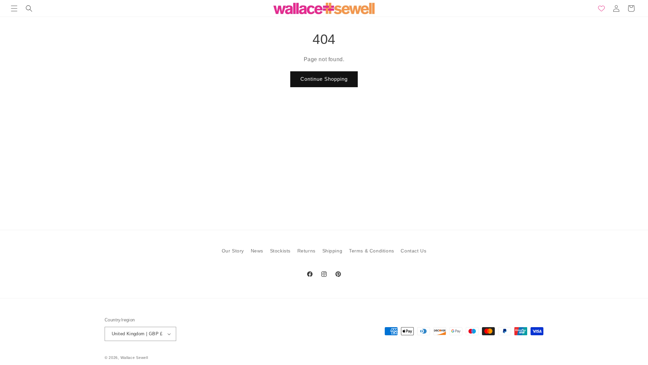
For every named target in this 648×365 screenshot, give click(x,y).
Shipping (332, 250)
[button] (14, 8)
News (257, 250)
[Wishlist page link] (601, 8)
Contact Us (413, 250)
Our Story (233, 250)
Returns (306, 250)
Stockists (280, 250)
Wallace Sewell (134, 358)
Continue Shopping (324, 79)
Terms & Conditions (371, 250)
